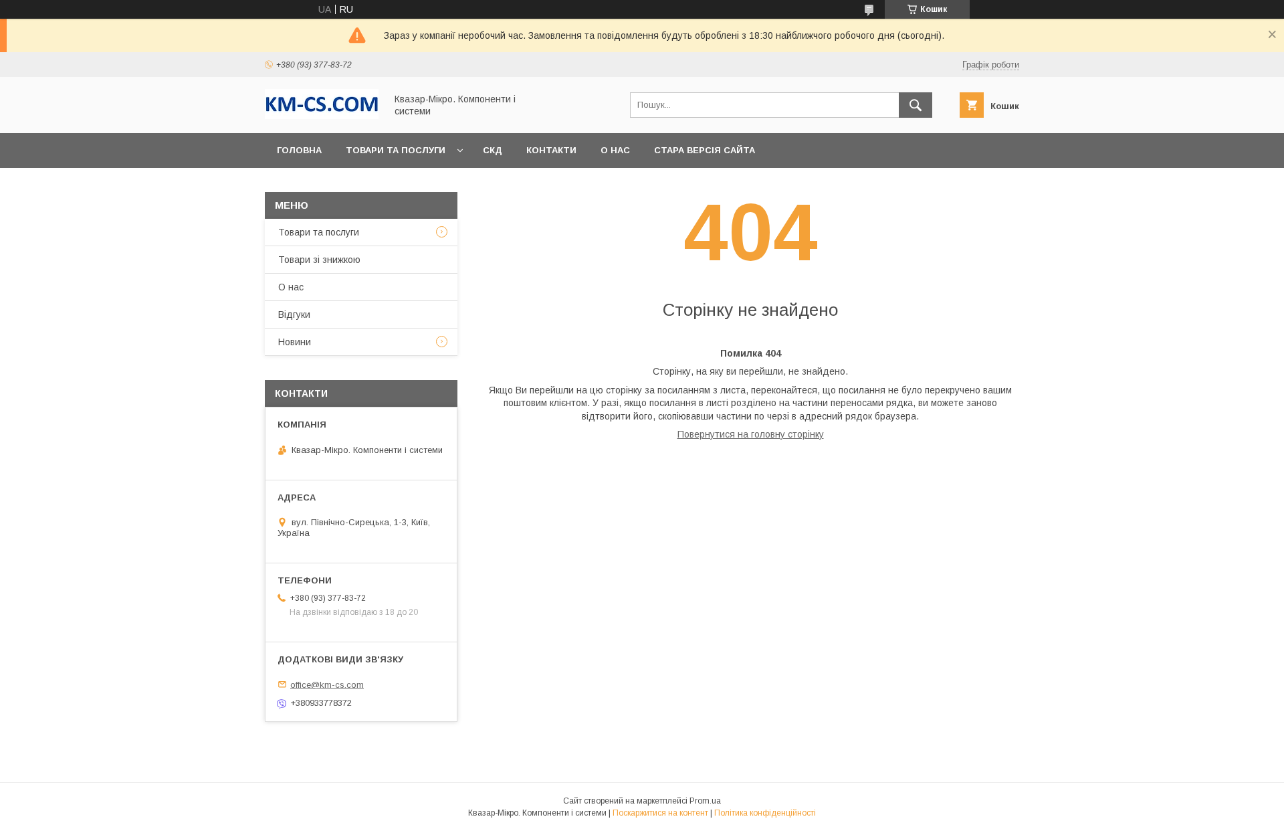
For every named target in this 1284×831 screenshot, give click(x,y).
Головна (299, 150)
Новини (294, 342)
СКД (492, 150)
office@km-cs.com (327, 684)
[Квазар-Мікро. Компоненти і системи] (322, 115)
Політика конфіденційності (765, 813)
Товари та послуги (395, 150)
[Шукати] (915, 105)
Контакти (551, 150)
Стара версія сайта (704, 150)
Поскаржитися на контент (660, 813)
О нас (615, 150)
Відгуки (294, 314)
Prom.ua (705, 801)
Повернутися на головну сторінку (750, 434)
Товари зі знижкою (319, 259)
